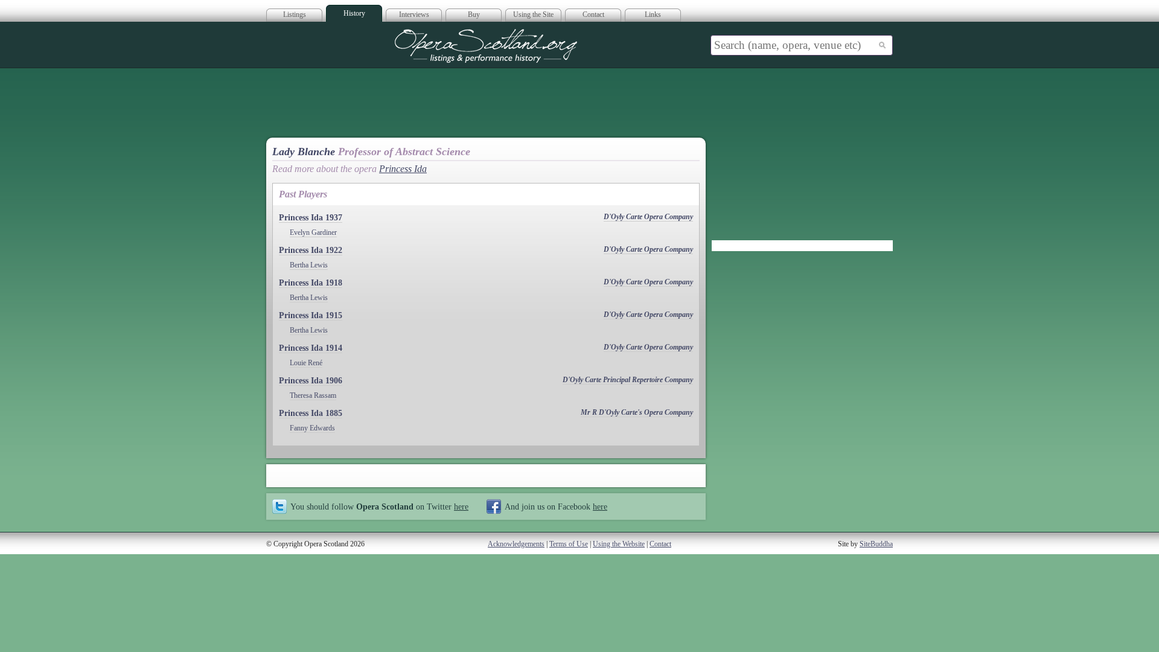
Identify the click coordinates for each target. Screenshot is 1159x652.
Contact (593, 14)
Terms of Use (568, 544)
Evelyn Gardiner (313, 232)
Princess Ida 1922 (310, 250)
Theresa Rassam (313, 395)
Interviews (414, 14)
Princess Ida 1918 (310, 282)
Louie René (306, 363)
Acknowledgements (516, 544)
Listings (294, 14)
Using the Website (619, 544)
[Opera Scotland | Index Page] (486, 46)
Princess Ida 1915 (310, 315)
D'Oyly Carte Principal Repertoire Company (628, 380)
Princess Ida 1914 (310, 348)
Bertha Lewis (309, 265)
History (354, 13)
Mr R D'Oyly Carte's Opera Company (637, 412)
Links (653, 14)
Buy (474, 14)
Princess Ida (403, 169)
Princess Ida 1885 (310, 413)
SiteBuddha (876, 544)
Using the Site (533, 14)
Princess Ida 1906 (310, 380)
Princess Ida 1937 (310, 217)
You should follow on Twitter (379, 506)
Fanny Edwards (312, 428)
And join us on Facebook (556, 506)
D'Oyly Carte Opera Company (648, 217)
